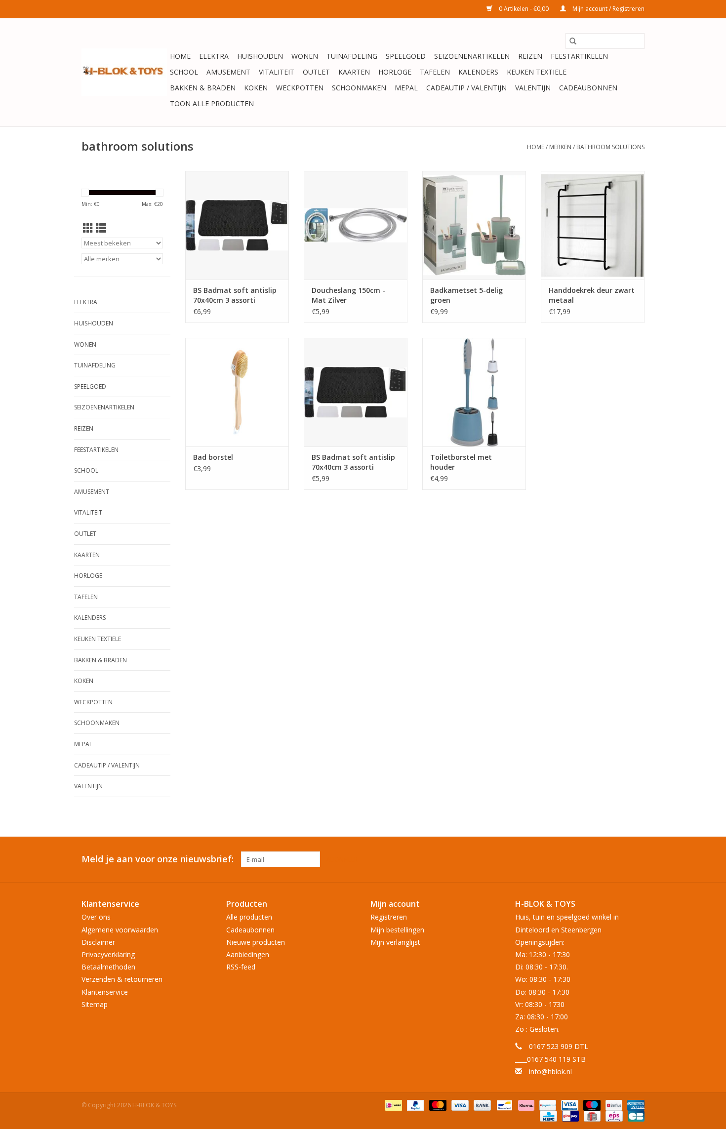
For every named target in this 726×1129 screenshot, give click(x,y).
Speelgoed (406, 56)
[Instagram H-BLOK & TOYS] (637, 859)
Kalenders (478, 72)
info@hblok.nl (550, 1071)
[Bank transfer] (481, 1104)
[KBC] (547, 1115)
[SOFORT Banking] (525, 1104)
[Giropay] (569, 1115)
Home (180, 56)
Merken (560, 147)
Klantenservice (104, 992)
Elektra (214, 56)
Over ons (96, 917)
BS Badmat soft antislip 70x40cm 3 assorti (235, 295)
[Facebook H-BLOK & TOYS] (619, 859)
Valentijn (533, 87)
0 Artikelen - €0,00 (523, 8)
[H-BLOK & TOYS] (124, 72)
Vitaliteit (276, 72)
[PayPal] (414, 1104)
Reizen (530, 56)
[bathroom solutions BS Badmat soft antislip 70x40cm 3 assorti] (237, 225)
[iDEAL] (392, 1104)
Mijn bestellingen (397, 929)
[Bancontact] (503, 1104)
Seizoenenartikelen (472, 56)
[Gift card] (591, 1115)
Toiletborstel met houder (461, 462)
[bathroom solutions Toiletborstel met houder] (474, 392)
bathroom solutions (610, 147)
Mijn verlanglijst (395, 942)
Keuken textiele (536, 72)
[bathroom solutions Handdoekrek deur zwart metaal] (593, 225)
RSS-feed (240, 966)
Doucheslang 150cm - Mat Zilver (348, 295)
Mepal (406, 87)
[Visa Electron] (568, 1104)
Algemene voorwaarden (119, 929)
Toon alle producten (212, 103)
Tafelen (435, 72)
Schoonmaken (359, 87)
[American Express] (634, 1104)
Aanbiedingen (247, 954)
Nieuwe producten (255, 942)
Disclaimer (98, 942)
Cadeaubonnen (588, 87)
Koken (256, 87)
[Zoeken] (572, 41)
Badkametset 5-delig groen (466, 295)
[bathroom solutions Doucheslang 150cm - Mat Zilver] (355, 225)
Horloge (394, 72)
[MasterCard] (437, 1104)
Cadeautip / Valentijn (466, 87)
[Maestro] (591, 1104)
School (184, 72)
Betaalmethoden (108, 966)
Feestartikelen (579, 56)
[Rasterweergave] (88, 228)
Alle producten (249, 917)
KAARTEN (354, 72)
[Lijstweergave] (101, 228)
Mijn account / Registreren (608, 8)
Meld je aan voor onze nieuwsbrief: (157, 859)
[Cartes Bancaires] (634, 1115)
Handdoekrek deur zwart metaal (592, 295)
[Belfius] (613, 1104)
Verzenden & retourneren (121, 979)
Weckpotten (299, 87)
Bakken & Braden (203, 87)
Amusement (228, 72)
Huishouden (260, 56)
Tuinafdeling (351, 56)
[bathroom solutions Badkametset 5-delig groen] (474, 225)
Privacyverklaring (108, 954)
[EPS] (613, 1115)
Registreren (388, 917)
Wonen (304, 56)
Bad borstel (213, 457)
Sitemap (94, 1004)
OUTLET (316, 72)
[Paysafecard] (547, 1104)
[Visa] (459, 1104)
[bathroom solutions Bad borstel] (237, 392)
